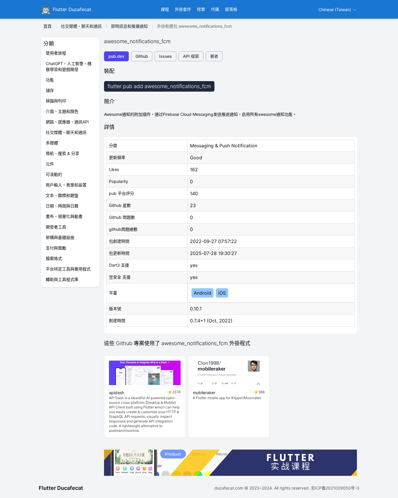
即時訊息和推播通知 (129, 26)
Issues (165, 56)
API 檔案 (191, 56)
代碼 (215, 9)
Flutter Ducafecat (61, 488)
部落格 (231, 9)
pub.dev (116, 56)
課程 (165, 9)
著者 (214, 56)
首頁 (47, 26)
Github (141, 56)
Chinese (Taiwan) (335, 9)
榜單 (201, 9)
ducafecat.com (229, 487)
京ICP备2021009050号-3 (334, 487)
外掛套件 (183, 9)
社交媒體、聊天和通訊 (81, 26)
